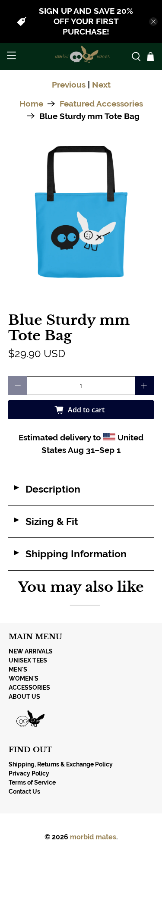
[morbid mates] (81, 56)
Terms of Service (32, 782)
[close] (153, 21)
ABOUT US (24, 696)
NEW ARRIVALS (31, 651)
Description (46, 489)
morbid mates (93, 837)
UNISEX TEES (28, 660)
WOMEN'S (23, 678)
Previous (69, 84)
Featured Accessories (101, 104)
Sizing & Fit (45, 521)
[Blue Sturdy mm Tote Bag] (80, 213)
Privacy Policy (29, 773)
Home (31, 104)
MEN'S (18, 669)
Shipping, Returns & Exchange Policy (61, 764)
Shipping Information (70, 553)
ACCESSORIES (29, 687)
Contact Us (24, 791)
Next (101, 84)
